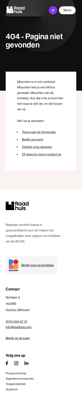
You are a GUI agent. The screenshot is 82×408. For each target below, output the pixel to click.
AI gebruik (12, 389)
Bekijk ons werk (32, 139)
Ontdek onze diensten (37, 147)
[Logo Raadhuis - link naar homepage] (15, 9)
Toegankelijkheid (16, 384)
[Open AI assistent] (53, 10)
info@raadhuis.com (19, 327)
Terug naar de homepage (39, 132)
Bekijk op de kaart (18, 338)
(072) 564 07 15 (16, 321)
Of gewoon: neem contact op (41, 154)
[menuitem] (41, 373)
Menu (67, 10)
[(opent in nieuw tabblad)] (7, 363)
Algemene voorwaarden (20, 378)
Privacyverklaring (16, 373)
